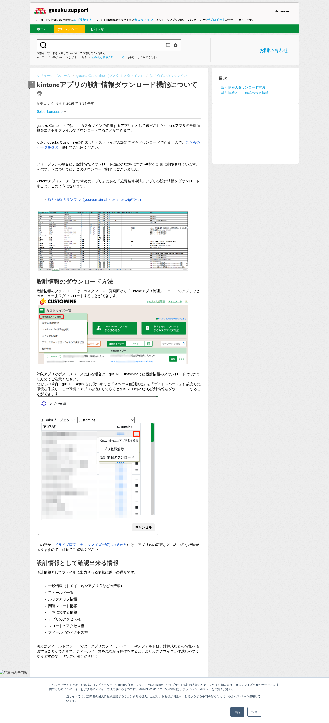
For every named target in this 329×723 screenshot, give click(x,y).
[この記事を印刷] (39, 93)
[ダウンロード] (155, 307)
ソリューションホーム (54, 75)
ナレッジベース (69, 28)
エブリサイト (82, 19)
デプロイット (216, 19)
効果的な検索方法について (108, 57)
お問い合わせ (273, 49)
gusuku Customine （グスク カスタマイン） (110, 75)
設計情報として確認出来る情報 (245, 92)
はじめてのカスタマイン (168, 75)
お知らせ (97, 28)
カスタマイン (143, 19)
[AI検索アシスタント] (168, 45)
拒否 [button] (254, 712)
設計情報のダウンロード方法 (243, 87)
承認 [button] (237, 712)
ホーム (42, 28)
